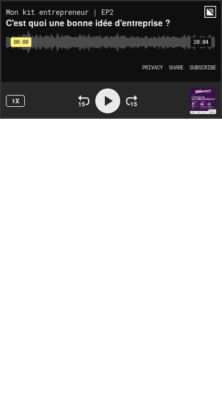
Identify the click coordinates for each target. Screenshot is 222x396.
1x (16, 101)
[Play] (107, 100)
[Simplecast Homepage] (210, 12)
